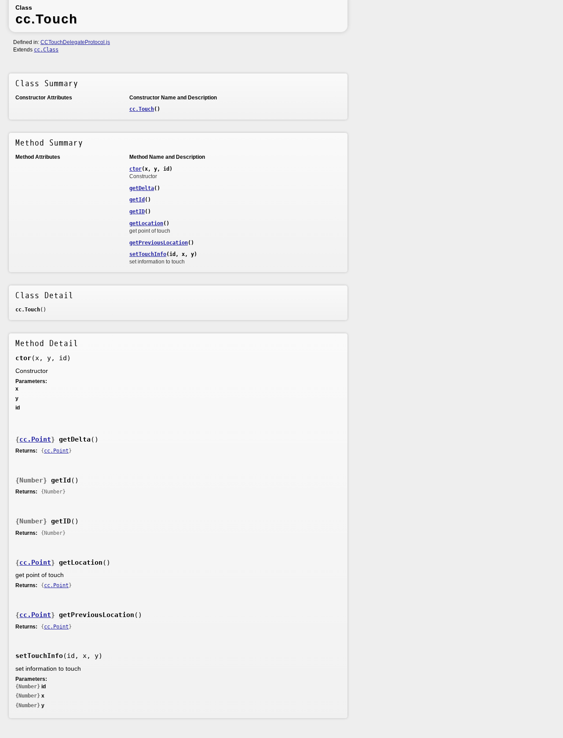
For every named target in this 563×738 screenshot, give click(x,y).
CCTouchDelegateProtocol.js (75, 42)
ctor (135, 169)
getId (137, 200)
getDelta (141, 188)
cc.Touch (141, 109)
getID (137, 211)
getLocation (146, 223)
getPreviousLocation (158, 243)
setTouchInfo (147, 254)
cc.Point (35, 439)
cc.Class (46, 50)
